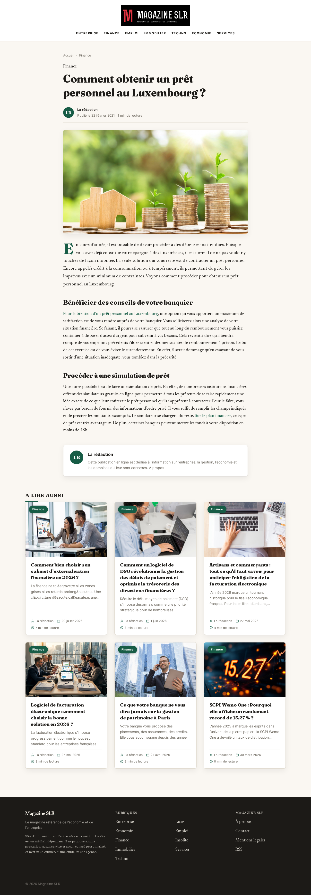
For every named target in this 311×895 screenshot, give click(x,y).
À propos (156, 468)
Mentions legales (250, 840)
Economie (202, 33)
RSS (238, 850)
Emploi (132, 33)
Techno (179, 33)
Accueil (68, 55)
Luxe (179, 822)
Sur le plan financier (213, 416)
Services (226, 33)
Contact (242, 831)
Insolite (181, 840)
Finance (112, 33)
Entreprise (87, 33)
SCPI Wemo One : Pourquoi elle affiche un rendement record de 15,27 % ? (240, 711)
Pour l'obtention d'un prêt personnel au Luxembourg (110, 314)
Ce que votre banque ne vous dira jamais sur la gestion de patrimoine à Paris (152, 711)
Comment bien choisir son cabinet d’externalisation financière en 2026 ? (60, 571)
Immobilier (155, 33)
